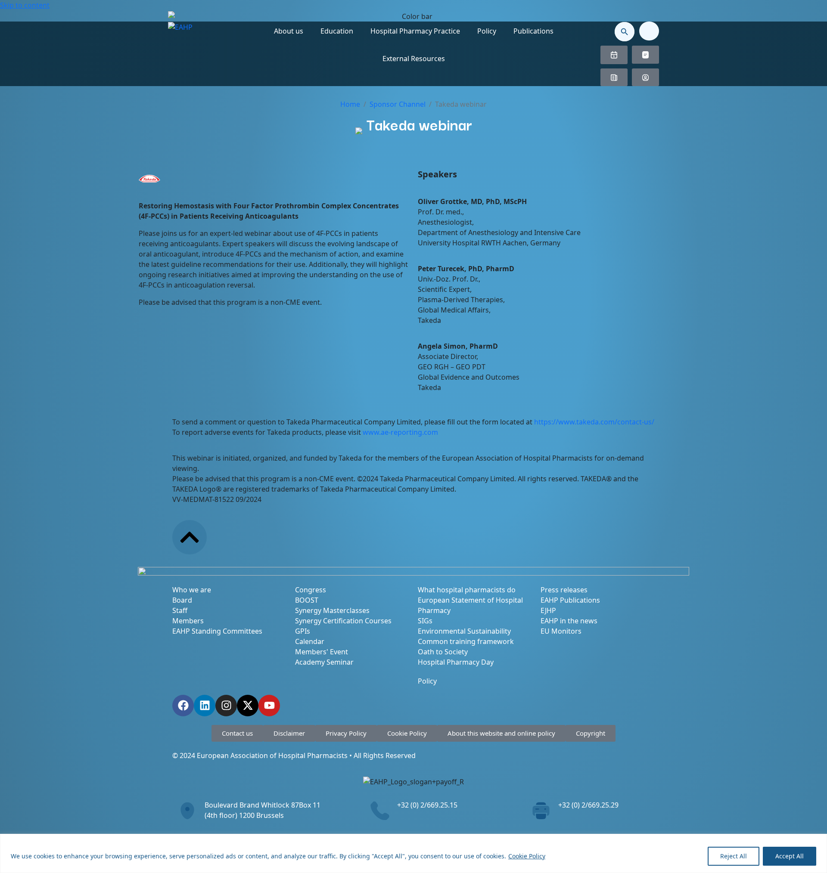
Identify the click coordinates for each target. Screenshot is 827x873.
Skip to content (25, 5)
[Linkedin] (204, 705)
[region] (413, 853)
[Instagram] (226, 705)
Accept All (789, 856)
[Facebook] (183, 705)
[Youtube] (269, 705)
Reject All (733, 856)
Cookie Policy (526, 856)
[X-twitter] (247, 705)
